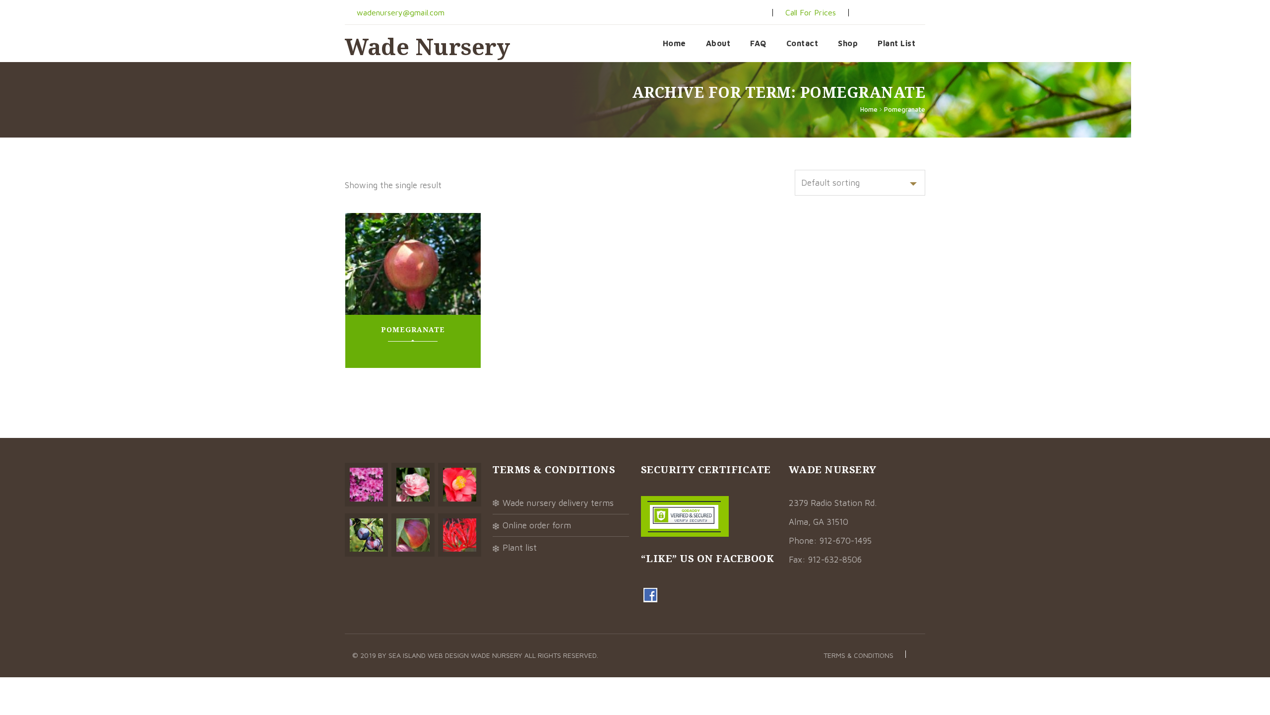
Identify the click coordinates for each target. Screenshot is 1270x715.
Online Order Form (537, 525)
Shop (848, 43)
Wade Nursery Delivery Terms (558, 503)
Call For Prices (810, 12)
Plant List (896, 43)
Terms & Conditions (858, 655)
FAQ (758, 43)
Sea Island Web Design (429, 655)
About (718, 43)
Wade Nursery (427, 46)
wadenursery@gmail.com (399, 12)
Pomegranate (904, 109)
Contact (802, 43)
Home (674, 43)
